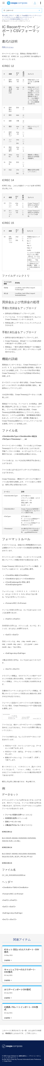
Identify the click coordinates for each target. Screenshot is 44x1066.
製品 (18, 15)
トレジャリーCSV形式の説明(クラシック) (14, 19)
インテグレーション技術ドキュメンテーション (18, 17)
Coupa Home (7, 1061)
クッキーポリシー (11, 1057)
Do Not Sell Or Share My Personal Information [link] (15, 1059)
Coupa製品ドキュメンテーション (32, 15)
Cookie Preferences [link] (35, 1059)
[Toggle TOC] (3, 3)
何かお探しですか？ (8, 15)
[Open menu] (40, 3)
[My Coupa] (34, 3)
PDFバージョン (8, 47)
